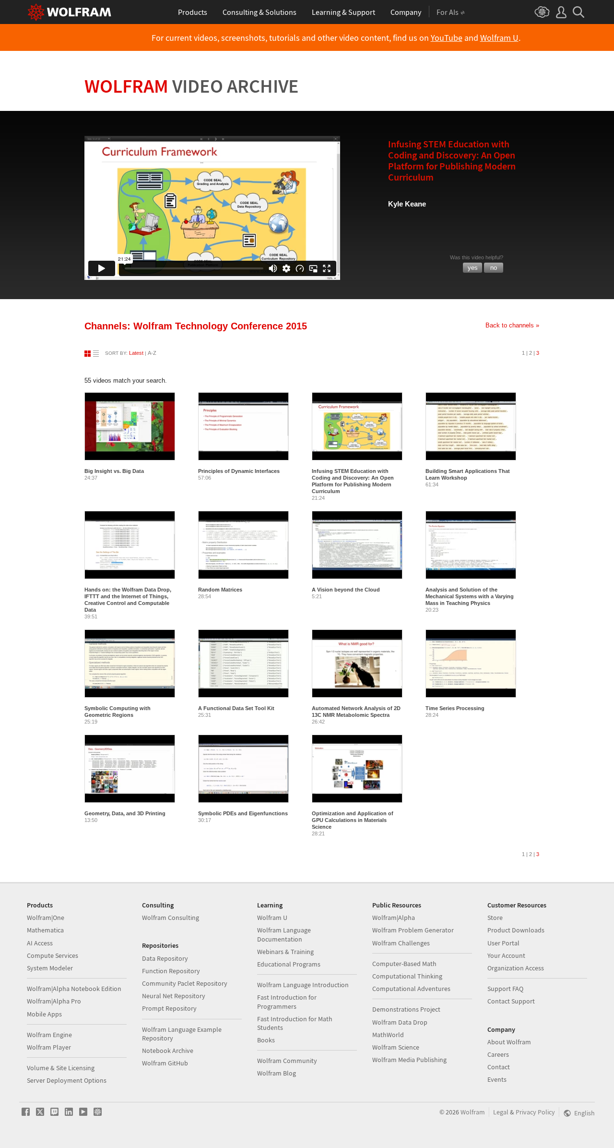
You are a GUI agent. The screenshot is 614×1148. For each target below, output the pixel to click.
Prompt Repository (169, 1008)
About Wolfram (509, 1042)
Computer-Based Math (404, 963)
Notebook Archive (167, 1050)
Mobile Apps (44, 1014)
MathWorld (388, 1034)
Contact (498, 1067)
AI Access (40, 943)
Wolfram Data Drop (399, 1022)
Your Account (506, 955)
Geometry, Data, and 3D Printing (124, 813)
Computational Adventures (411, 988)
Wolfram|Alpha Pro (54, 1001)
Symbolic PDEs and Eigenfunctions (243, 813)
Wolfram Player (49, 1047)
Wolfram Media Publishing (409, 1059)
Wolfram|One (45, 917)
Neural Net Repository (173, 995)
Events (497, 1079)
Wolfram (191, 86)
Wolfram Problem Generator (413, 930)
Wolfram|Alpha (393, 917)
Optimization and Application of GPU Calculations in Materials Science (352, 820)
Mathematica (45, 930)
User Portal (503, 943)
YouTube (446, 38)
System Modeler (50, 968)
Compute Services (52, 955)
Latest (136, 353)
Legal (500, 1112)
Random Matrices (220, 589)
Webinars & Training (285, 951)
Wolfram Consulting (170, 917)
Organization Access (515, 968)
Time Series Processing (454, 708)
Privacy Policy (535, 1112)
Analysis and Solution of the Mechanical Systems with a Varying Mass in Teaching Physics (469, 596)
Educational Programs (288, 964)
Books (266, 1040)
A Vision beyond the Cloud (346, 589)
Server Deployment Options (66, 1080)
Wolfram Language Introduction (303, 984)
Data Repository (165, 958)
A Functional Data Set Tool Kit (236, 708)
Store (495, 917)
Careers (498, 1054)
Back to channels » (512, 325)
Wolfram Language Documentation (284, 934)
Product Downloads (515, 930)
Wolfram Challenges (401, 943)
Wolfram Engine (49, 1034)
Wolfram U (499, 38)
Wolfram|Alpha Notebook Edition (74, 988)
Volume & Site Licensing (60, 1067)
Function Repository (171, 971)
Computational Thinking (407, 976)
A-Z (152, 353)
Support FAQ (505, 988)
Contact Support (511, 1001)
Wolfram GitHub (165, 1063)
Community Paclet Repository (184, 983)
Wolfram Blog (276, 1073)
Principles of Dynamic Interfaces (239, 471)
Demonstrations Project (406, 1009)
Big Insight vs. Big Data (114, 471)
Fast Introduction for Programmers (287, 1001)
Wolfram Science (395, 1047)
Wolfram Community (287, 1060)
